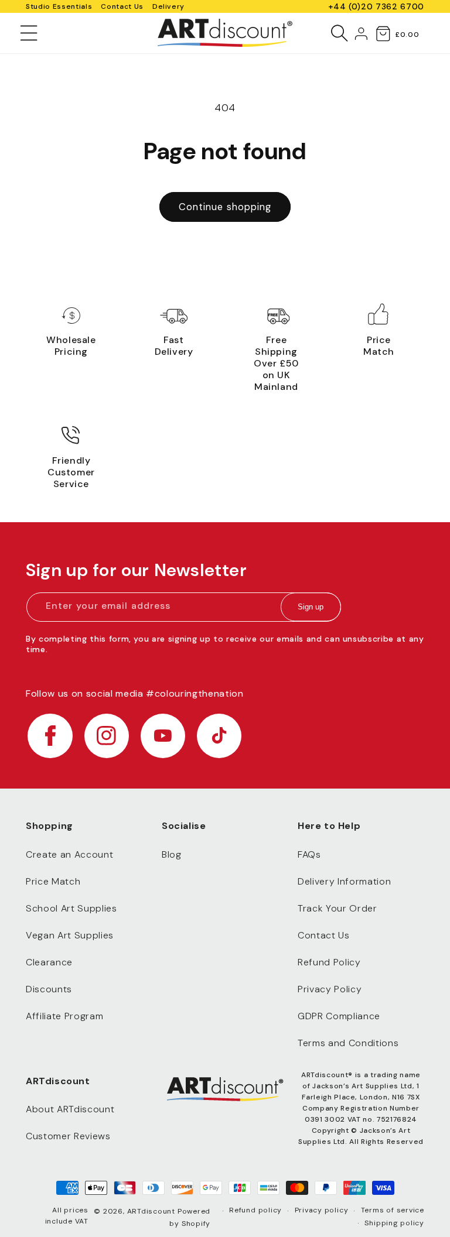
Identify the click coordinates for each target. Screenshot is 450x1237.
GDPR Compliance (339, 1016)
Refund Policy (329, 962)
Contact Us (122, 6)
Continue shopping (225, 207)
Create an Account (69, 854)
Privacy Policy (330, 989)
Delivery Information (344, 881)
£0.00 (407, 34)
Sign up (310, 606)
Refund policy (255, 1210)
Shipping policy (394, 1223)
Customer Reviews (68, 1136)
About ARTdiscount (70, 1109)
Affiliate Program (64, 1016)
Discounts (49, 989)
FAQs (309, 854)
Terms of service (392, 1210)
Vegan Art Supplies (70, 935)
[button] (29, 33)
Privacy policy (322, 1210)
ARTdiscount (152, 1211)
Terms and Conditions (348, 1043)
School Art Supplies (71, 908)
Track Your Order (337, 908)
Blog (172, 854)
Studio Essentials (59, 6)
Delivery (168, 6)
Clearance (49, 962)
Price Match (53, 881)
